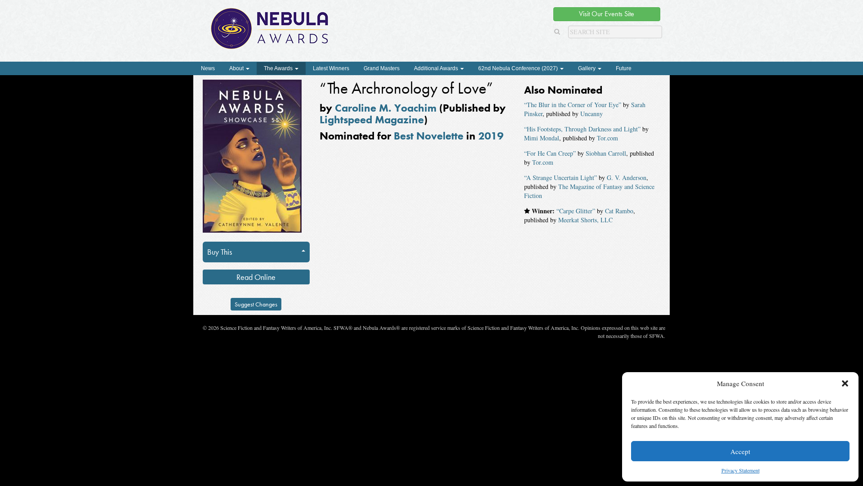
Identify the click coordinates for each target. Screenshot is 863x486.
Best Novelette (428, 136)
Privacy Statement (740, 470)
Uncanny (591, 113)
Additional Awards (436, 68)
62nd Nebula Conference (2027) (518, 68)
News (208, 68)
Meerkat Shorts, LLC (585, 220)
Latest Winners (331, 68)
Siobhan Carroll (606, 153)
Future (624, 68)
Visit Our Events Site (606, 13)
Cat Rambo (619, 211)
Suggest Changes (256, 304)
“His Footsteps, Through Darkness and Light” (582, 129)
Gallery (587, 68)
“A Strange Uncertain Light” (560, 177)
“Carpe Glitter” (575, 211)
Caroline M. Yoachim (385, 108)
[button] (845, 383)
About (237, 68)
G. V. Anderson (626, 177)
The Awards (279, 68)
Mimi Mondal (541, 138)
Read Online (256, 277)
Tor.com (607, 138)
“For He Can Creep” (550, 153)
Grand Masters (382, 68)
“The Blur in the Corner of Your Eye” (572, 104)
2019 (490, 136)
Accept (740, 451)
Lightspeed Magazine (372, 119)
